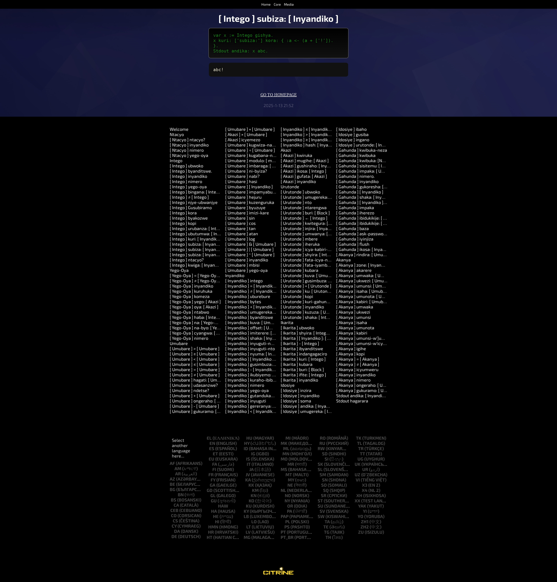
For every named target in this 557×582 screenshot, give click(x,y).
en (212, 443)
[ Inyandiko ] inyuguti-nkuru (252, 343)
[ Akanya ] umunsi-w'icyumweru (367, 343)
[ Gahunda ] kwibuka (356, 155)
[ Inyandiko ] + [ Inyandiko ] (251, 306)
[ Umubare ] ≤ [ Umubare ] (195, 364)
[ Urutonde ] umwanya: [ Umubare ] (315, 233)
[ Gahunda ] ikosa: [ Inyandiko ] (366, 249)
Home (266, 4)
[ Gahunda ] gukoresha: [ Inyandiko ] (371, 186)
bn (181, 494)
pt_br (287, 537)
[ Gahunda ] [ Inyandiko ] (359, 191)
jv (248, 474)
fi (214, 469)
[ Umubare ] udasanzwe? (194, 385)
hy (247, 443)
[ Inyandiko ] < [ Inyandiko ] (251, 411)
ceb (174, 510)
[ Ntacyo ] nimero (187, 150)
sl (320, 469)
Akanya (343, 259)
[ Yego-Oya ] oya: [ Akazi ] (194, 306)
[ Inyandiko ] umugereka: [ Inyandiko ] (261, 312)
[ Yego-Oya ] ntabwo (189, 312)
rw (321, 448)
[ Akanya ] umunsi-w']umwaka (366, 338)
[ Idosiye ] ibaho (351, 129)
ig (253, 453)
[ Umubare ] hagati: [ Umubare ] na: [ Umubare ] (216, 379)
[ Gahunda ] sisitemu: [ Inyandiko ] (369, 165)
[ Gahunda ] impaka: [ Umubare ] (367, 170)
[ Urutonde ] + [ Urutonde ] (306, 285)
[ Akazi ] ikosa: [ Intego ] (303, 170)
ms (284, 469)
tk (358, 438)
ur (365, 469)
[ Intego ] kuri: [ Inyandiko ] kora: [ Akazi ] (209, 238)
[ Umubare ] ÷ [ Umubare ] (250, 150)
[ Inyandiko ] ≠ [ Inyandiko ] (251, 291)
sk (320, 464)
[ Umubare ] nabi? (242, 176)
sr (323, 495)
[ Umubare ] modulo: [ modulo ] (255, 160)
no (288, 495)
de (174, 536)
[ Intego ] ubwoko (186, 165)
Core (277, 4)
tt (362, 453)
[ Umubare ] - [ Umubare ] (194, 406)
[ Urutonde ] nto (296, 202)
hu (249, 438)
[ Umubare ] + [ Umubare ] (195, 395)
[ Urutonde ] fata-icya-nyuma (310, 259)
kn (254, 495)
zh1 (365, 521)
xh (359, 495)
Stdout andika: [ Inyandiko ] (362, 395)
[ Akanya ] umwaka (354, 306)
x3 (364, 485)
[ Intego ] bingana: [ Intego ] (196, 191)
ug (360, 458)
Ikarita (287, 322)
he (216, 516)
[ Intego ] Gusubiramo (191, 207)
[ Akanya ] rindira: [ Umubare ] (365, 254)
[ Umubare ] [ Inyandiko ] (249, 186)
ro (323, 438)
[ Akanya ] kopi (350, 353)
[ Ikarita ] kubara (296, 364)
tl (359, 443)
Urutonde (290, 186)
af (172, 463)
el (209, 438)
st (320, 500)
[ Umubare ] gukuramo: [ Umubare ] (204, 411)
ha (214, 511)
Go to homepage (278, 95)
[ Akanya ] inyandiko (356, 374)
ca (176, 505)
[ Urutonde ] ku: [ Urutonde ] (308, 291)
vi (358, 479)
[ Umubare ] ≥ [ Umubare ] (195, 353)
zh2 (365, 526)
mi (288, 438)
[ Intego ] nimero (186, 181)
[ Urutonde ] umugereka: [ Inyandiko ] (317, 197)
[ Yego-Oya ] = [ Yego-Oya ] (195, 275)
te (326, 526)
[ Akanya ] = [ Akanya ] (357, 359)
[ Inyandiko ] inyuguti (245, 400)
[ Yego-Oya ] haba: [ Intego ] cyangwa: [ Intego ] (215, 317)
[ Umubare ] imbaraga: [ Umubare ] (258, 165)
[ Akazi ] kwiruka (296, 155)
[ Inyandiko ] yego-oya (247, 390)
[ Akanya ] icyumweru (357, 369)
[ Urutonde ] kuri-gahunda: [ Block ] (315, 301)
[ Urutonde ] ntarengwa (304, 207)
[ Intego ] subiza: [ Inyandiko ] (198, 244)
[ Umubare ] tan (240, 228)
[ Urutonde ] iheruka (300, 244)
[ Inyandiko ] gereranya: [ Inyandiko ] (260, 406)
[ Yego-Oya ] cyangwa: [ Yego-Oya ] (203, 332)
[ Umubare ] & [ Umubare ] (250, 244)
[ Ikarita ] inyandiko (299, 379)
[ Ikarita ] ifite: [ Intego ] (303, 374)
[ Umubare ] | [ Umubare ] (249, 249)
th (328, 537)
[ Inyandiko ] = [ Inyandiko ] (251, 285)
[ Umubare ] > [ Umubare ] (195, 348)
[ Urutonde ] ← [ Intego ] (304, 217)
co (174, 515)
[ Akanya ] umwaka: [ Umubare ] (367, 275)
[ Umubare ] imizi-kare (247, 212)
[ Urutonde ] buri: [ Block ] (305, 212)
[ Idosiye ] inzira (296, 390)
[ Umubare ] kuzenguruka (249, 202)
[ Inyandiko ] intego (244, 280)
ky (246, 511)
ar (178, 473)
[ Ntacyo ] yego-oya (189, 155)
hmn (213, 526)
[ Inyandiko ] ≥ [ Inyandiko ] (307, 139)
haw (223, 505)
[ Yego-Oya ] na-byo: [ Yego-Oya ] (202, 327)
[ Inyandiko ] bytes (243, 301)
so (324, 485)
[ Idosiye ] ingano (352, 139)
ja (251, 469)
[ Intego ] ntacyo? (187, 259)
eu (211, 458)
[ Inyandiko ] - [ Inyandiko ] (251, 369)
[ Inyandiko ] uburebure (247, 296)
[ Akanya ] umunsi (353, 317)
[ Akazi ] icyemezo (242, 139)
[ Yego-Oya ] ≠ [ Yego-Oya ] (195, 280)
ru (322, 443)
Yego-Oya (179, 270)
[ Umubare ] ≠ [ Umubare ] (195, 374)
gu (214, 500)
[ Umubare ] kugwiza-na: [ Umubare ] (261, 144)
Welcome (179, 129)
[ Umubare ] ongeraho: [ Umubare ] (203, 400)
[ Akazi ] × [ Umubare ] (246, 134)
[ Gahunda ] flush (352, 244)
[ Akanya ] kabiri (351, 332)
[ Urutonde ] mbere (299, 238)
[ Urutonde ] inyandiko (302, 306)
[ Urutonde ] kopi (297, 296)
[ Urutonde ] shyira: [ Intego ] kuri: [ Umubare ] (325, 254)
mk (284, 443)
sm (323, 474)
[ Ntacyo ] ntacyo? (187, 139)
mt (288, 474)
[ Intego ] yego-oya (188, 186)
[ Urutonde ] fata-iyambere (307, 264)
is (248, 458)
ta (327, 521)
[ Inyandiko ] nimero (244, 385)
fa (214, 464)
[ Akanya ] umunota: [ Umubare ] (367, 296)
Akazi (286, 150)
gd (210, 490)
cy (174, 525)
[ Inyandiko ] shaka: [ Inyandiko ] (256, 338)
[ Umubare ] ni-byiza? (246, 170)
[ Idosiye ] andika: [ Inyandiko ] (310, 406)
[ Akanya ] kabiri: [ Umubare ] (364, 301)
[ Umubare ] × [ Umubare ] (250, 129)
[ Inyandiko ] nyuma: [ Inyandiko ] (257, 353)
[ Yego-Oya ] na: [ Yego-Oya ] (197, 322)
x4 (364, 490)
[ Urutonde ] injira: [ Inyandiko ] (311, 228)
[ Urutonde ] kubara (299, 270)
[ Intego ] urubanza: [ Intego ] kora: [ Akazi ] (211, 228)
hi (217, 521)
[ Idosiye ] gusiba (352, 134)
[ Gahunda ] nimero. (355, 176)
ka (248, 479)
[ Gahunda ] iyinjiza (354, 238)
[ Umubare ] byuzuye (245, 207)
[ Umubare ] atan (241, 233)
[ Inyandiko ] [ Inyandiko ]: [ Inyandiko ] (262, 359)
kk (251, 485)
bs (173, 499)
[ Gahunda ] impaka (355, 207)
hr (211, 532)
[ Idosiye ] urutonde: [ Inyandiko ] (368, 144)
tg (326, 532)
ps (287, 526)
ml (286, 448)
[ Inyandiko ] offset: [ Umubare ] (256, 327)
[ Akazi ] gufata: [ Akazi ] (304, 176)
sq (326, 490)
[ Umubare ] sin (240, 217)
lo (254, 521)
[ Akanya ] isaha (351, 322)
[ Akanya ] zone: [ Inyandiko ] (364, 264)
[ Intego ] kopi (183, 223)
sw (321, 516)
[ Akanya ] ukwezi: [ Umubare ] (365, 280)
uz (357, 474)
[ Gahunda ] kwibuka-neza (361, 150)
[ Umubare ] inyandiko (246, 259)
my (291, 479)
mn (285, 453)
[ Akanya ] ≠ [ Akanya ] (357, 364)
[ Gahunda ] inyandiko (357, 181)
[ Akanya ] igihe (351, 348)
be (172, 484)
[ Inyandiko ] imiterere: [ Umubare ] (259, 332)
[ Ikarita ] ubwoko (297, 327)
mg (247, 537)
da (177, 531)
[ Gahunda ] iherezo (355, 212)
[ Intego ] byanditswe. (191, 170)
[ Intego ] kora (183, 212)
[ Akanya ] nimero (353, 379)
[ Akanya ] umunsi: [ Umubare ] (366, 285)
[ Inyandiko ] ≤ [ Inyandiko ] (307, 129)
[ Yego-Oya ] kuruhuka (191, 291)
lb (246, 516)
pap (285, 516)
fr (211, 474)
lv (248, 532)
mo (284, 458)
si (327, 458)
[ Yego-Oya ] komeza (190, 296)
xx (357, 500)
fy (213, 479)
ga (212, 485)
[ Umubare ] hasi (241, 181)
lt (248, 526)
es (211, 448)
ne (290, 485)
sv (322, 511)
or (290, 505)
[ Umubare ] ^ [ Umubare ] (250, 254)
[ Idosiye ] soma (296, 400)
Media (289, 4)
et (215, 453)
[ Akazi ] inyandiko (298, 181)
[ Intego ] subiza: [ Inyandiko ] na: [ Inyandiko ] (214, 249)
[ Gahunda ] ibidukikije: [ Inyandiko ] (370, 217)
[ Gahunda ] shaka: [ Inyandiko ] (366, 197)
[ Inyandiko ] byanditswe (249, 317)
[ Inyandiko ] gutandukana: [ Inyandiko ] (263, 395)
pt (283, 532)
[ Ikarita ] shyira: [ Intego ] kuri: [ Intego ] (319, 332)
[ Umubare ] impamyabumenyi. (255, 191)
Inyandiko (234, 275)
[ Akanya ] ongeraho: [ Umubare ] (368, 385)
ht (209, 537)
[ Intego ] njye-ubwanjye (194, 202)
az (172, 478)
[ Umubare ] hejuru (243, 197)
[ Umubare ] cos (240, 223)
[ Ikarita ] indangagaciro (304, 353)
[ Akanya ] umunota (355, 327)
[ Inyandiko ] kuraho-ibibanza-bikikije (261, 379)
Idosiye (288, 385)
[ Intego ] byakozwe (189, 217)
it (249, 464)
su (320, 505)
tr (361, 448)
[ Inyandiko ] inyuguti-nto (250, 348)
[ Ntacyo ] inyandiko (189, 144)
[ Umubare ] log (240, 238)
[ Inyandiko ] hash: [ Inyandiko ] (311, 144)
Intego (176, 160)
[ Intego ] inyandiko (188, 176)
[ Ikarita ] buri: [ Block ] (302, 369)
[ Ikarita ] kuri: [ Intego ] (303, 359)
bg (172, 489)
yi (365, 511)
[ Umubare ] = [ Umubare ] (195, 369)
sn (325, 479)
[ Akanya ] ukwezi (353, 312)
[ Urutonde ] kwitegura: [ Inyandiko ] (316, 223)
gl (213, 495)
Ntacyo (177, 134)
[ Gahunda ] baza (352, 228)
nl (283, 490)
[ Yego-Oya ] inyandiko (191, 285)
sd (325, 453)
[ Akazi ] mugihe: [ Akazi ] (305, 160)
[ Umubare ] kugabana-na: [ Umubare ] (262, 155)
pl (287, 521)
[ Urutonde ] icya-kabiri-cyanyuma (314, 249)
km (255, 490)
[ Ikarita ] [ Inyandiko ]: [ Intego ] (311, 338)
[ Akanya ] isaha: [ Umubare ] (364, 291)
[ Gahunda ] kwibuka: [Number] (366, 160)
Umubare (179, 343)
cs (175, 520)
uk (358, 464)
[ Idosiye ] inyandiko (300, 395)
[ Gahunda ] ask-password (362, 233)
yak (362, 505)
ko (251, 500)
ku (249, 505)
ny (287, 500)
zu (361, 532)
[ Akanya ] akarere (354, 270)
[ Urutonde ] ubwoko (300, 191)
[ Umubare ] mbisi (242, 264)
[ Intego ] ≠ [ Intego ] (189, 197)
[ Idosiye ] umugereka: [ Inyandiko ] (314, 411)
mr (290, 464)
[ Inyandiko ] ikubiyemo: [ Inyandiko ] (260, 374)
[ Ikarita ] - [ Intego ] (300, 343)
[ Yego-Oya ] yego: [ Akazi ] (195, 301)
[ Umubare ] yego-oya (246, 270)
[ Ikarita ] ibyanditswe (302, 348)
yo (360, 516)
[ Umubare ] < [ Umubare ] (195, 359)
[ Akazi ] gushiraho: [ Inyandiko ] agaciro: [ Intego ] (329, 165)
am (177, 468)
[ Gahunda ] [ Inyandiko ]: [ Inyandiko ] (372, 202)
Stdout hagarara (352, 400)
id (246, 448)
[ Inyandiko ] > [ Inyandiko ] (307, 134)
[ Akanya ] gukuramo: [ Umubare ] (368, 390)
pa (289, 511)
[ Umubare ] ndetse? (189, 390)
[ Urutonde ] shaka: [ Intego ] (308, 317)
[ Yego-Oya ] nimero (189, 338)
